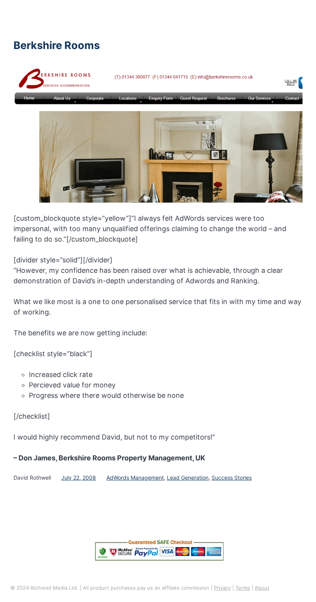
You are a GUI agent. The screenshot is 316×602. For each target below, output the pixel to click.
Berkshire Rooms (56, 45)
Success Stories (232, 477)
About (262, 588)
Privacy (222, 588)
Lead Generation (187, 477)
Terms (242, 588)
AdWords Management (135, 477)
